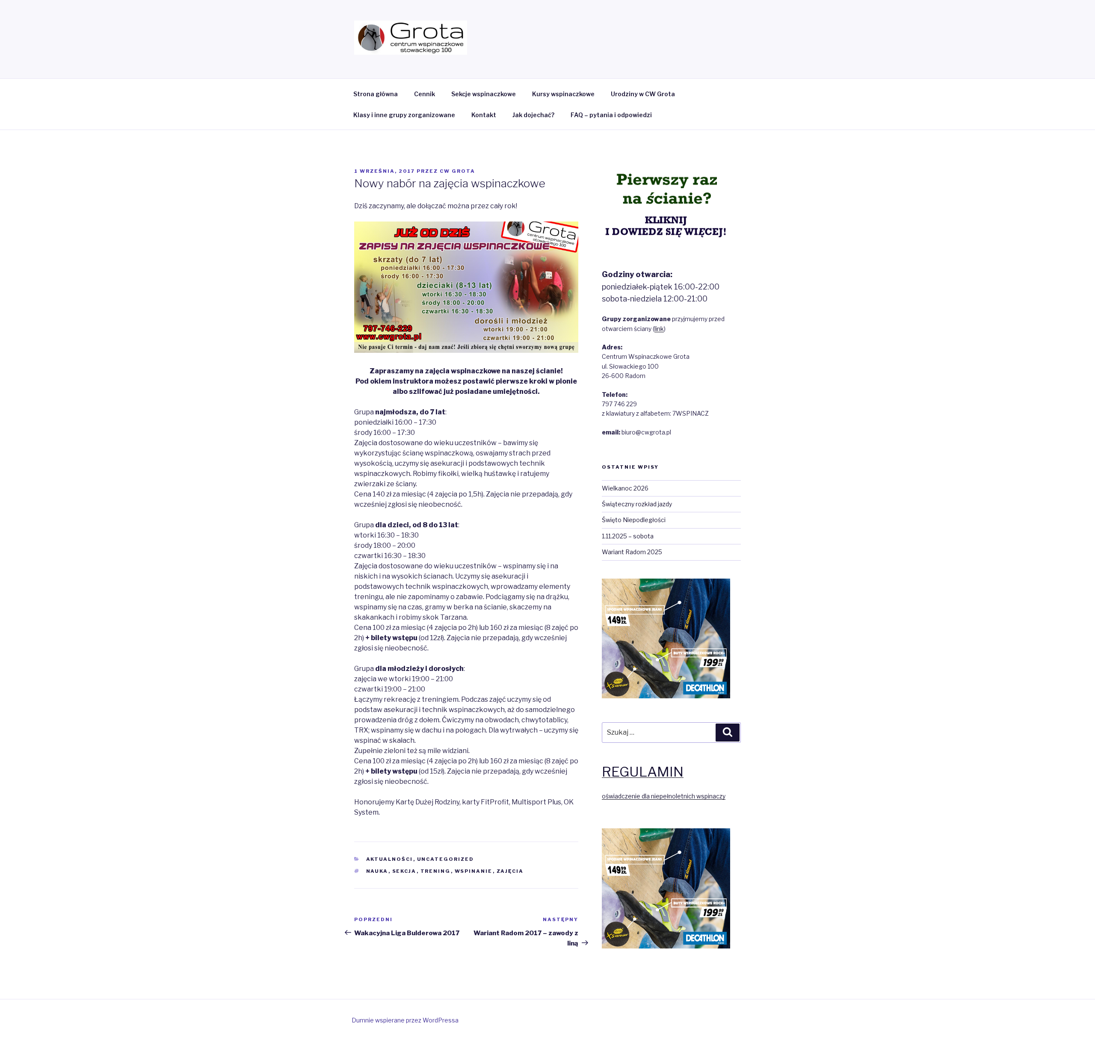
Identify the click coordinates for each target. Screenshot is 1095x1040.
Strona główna (375, 94)
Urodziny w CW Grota (643, 94)
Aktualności (389, 859)
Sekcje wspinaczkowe (483, 94)
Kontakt (483, 114)
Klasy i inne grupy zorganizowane (404, 114)
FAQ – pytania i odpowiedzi (611, 114)
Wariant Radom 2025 (632, 551)
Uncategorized (445, 859)
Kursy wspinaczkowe (563, 94)
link (659, 328)
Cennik (424, 94)
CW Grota (457, 171)
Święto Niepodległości (634, 519)
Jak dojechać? (533, 114)
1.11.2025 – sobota (628, 536)
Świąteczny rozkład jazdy (637, 504)
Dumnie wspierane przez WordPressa (405, 1020)
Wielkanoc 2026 (625, 488)
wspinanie (474, 871)
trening (435, 871)
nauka (377, 871)
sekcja (404, 871)
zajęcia (510, 871)
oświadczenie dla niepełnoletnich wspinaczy (663, 796)
